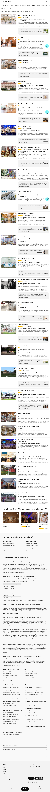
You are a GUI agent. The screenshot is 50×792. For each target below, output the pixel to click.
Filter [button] (26, 788)
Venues (4, 5)
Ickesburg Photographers (30, 678)
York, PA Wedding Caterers (8, 703)
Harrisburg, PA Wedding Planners (9, 723)
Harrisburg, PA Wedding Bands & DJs (10, 714)
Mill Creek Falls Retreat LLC (8, 547)
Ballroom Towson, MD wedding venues (33, 689)
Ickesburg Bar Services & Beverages (10, 675)
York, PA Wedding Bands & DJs (9, 712)
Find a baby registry (32, 773)
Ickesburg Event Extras (7, 671)
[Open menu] (3, 2)
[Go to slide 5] (10, 23)
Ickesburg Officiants (7, 673)
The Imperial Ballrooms (7, 550)
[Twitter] (32, 782)
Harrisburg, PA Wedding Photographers (11, 734)
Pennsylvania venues (24, 8)
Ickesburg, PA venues (32, 8)
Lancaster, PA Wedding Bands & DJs (10, 716)
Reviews (4, 769)
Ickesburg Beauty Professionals (9, 680)
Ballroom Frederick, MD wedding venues (11, 692)
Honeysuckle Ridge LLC (7, 548)
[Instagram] (34, 782)
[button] (14, 16)
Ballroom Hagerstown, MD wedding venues (34, 692)
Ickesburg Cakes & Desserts (8, 677)
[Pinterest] (30, 782)
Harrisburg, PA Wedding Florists (31, 722)
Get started (31, 778)
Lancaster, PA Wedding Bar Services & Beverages (35, 729)
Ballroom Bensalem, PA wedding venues (33, 687)
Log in (29, 769)
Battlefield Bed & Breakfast (8, 543)
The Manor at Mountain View (9, 545)
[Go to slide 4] (9, 23)
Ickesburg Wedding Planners (31, 673)
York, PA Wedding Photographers (9, 737)
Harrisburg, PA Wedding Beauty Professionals (34, 713)
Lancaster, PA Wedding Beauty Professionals (34, 712)
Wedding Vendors (4, 8)
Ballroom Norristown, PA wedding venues (33, 694)
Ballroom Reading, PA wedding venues (10, 690)
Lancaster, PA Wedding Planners (9, 721)
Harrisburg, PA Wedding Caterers (9, 705)
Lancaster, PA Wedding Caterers (9, 707)
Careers (4, 771)
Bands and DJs (44, 5)
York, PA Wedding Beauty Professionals (33, 715)
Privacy (10, 788)
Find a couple (30, 771)
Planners (38, 5)
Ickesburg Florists (29, 675)
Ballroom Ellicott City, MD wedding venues (11, 694)
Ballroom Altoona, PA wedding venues (33, 690)
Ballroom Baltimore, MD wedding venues (11, 687)
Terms (14, 788)
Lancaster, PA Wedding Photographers (10, 736)
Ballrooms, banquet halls (42, 8)
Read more (39, 31)
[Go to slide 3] (8, 23)
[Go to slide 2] (7, 23)
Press (4, 773)
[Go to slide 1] (6, 23)
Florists (28, 5)
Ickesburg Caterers (6, 678)
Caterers (24, 5)
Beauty (33, 5)
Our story (4, 767)
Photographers (10, 5)
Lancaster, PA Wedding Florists (31, 721)
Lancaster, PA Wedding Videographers (10, 728)
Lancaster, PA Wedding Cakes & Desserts (33, 705)
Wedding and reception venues (14, 8)
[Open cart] (46, 2)
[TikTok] (36, 782)
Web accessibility (32, 788)
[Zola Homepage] (8, 1)
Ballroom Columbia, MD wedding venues (11, 689)
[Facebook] (28, 782)
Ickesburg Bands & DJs (30, 671)
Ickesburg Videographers (30, 677)
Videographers (18, 5)
